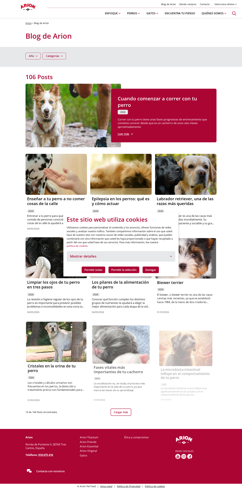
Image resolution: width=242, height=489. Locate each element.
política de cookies (77, 245)
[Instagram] (183, 456)
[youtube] (177, 456)
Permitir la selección (123, 270)
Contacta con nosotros (50, 471)
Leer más (123, 134)
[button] (113, 13)
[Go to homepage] (19, 8)
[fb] (189, 456)
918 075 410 (45, 455)
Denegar (150, 270)
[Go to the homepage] (195, 440)
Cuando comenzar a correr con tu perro (157, 101)
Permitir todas (93, 270)
